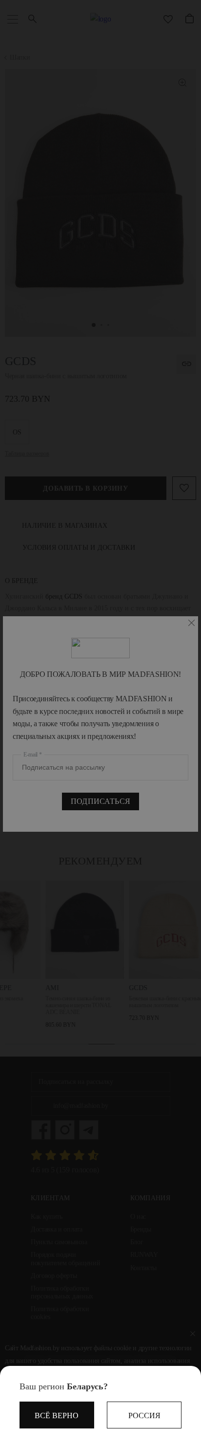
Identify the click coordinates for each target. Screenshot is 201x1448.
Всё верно (57, 1415)
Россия (144, 1415)
